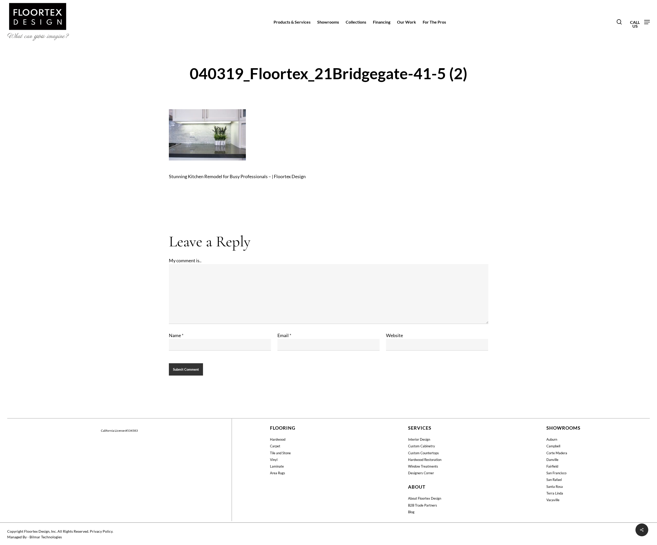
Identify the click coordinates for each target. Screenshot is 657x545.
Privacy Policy (101, 531)
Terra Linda (554, 493)
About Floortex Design (424, 498)
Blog (411, 512)
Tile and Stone (280, 453)
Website (394, 335)
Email (284, 335)
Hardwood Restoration (424, 460)
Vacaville (552, 500)
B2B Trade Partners (422, 505)
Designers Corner (421, 473)
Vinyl (273, 460)
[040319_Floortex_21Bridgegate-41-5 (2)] (207, 162)
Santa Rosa (554, 487)
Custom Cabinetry (421, 446)
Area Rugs (277, 473)
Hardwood (277, 439)
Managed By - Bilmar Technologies (34, 537)
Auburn (551, 439)
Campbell (553, 446)
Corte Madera (556, 453)
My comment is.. (185, 260)
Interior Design (419, 439)
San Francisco (556, 473)
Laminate (277, 466)
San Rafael (554, 480)
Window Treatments (423, 466)
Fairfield (552, 466)
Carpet (275, 446)
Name (176, 335)
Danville (552, 460)
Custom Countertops (423, 453)
